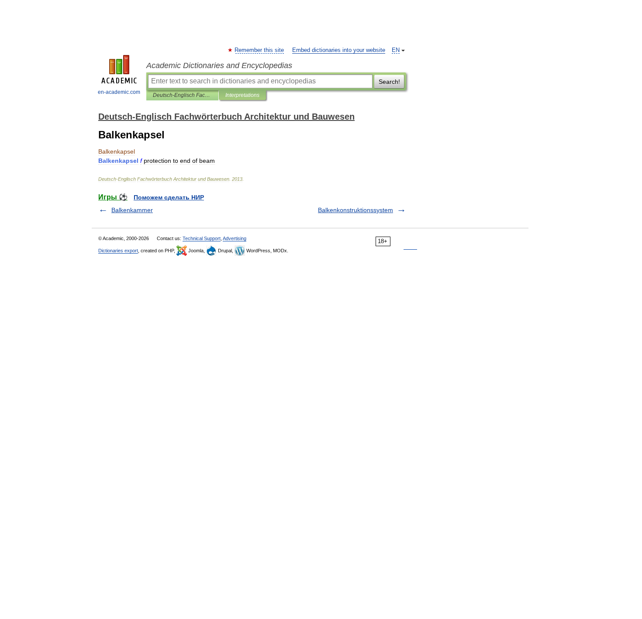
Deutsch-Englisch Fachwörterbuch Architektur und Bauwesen (182, 95)
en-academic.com (119, 92)
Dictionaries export (118, 250)
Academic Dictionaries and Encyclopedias (219, 65)
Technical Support (202, 238)
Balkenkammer (132, 209)
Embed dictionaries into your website (338, 50)
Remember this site (259, 50)
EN (396, 50)
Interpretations (242, 95)
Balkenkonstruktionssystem (355, 209)
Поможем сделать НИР (169, 197)
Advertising (234, 238)
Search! (389, 81)
